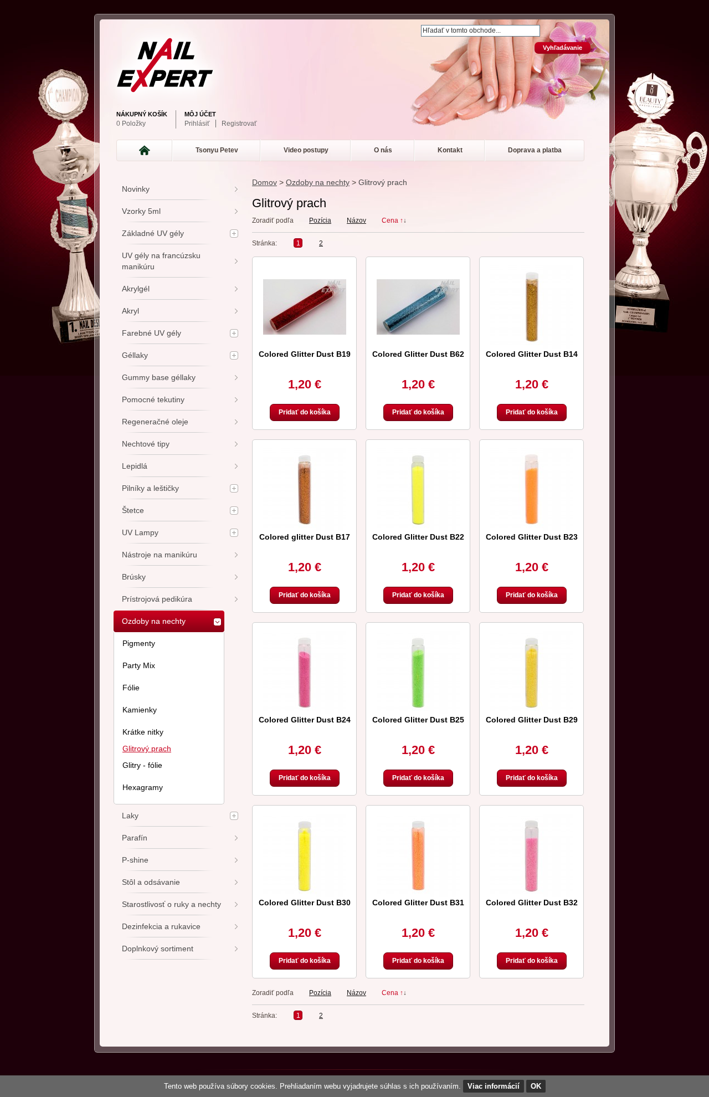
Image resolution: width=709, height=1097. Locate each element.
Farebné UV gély (151, 333)
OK (536, 1086)
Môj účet (200, 114)
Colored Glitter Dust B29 (532, 719)
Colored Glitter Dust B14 (532, 354)
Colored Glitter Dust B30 (305, 902)
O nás (383, 150)
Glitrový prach (146, 748)
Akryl (130, 310)
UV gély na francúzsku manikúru (161, 261)
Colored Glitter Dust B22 (418, 536)
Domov (264, 182)
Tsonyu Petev (217, 150)
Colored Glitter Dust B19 (305, 354)
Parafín (134, 837)
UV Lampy (140, 532)
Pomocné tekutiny (153, 399)
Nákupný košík (141, 114)
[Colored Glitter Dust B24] (304, 672)
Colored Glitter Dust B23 (532, 536)
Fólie (131, 687)
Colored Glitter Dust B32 (532, 902)
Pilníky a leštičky (150, 488)
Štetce (133, 510)
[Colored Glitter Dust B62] (418, 306)
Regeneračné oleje (155, 421)
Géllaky (135, 355)
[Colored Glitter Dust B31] (418, 855)
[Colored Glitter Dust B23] (531, 489)
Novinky (136, 188)
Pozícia (320, 220)
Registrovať (239, 123)
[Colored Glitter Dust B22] (418, 489)
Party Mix (138, 665)
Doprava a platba (535, 150)
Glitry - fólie (142, 765)
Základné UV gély (153, 233)
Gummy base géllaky (159, 377)
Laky (130, 815)
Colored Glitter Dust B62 (418, 354)
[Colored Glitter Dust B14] (531, 306)
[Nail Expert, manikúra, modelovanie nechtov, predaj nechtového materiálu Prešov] (351, 65)
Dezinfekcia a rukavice (161, 926)
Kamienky (139, 709)
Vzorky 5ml (141, 211)
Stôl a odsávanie (151, 882)
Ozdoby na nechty (318, 182)
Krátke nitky (142, 731)
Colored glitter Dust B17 (304, 536)
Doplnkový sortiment (157, 948)
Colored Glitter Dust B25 (418, 719)
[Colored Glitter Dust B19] (304, 306)
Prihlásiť (197, 123)
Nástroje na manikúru (159, 554)
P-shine (135, 859)
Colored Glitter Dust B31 (418, 902)
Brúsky (134, 576)
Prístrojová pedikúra (157, 598)
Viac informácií (493, 1086)
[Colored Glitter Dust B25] (418, 672)
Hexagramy (142, 787)
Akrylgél (136, 288)
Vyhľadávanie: (414, 26)
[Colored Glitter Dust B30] (304, 855)
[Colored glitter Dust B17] (304, 489)
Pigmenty (138, 643)
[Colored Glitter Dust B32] (531, 855)
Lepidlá (134, 466)
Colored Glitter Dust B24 (305, 719)
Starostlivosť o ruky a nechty (171, 904)
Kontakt (450, 150)
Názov (356, 220)
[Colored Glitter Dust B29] (531, 672)
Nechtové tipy (145, 443)
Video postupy (306, 150)
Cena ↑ (392, 220)
